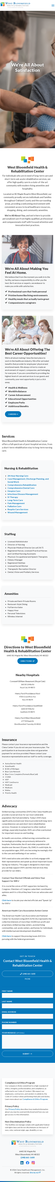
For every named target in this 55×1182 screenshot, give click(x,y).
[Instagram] (33, 1162)
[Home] (15, 5)
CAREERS (12, 414)
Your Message (13, 1033)
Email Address (9, 1012)
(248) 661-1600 (29, 974)
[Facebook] (27, 1162)
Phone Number (9, 1022)
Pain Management (16, 503)
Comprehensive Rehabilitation (22, 485)
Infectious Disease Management (23, 494)
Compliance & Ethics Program (35, 1099)
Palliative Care (14, 506)
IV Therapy (13, 497)
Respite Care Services (18, 509)
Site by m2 (34, 1172)
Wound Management (18, 512)
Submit (26, 1054)
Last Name (7, 1001)
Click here (6, 900)
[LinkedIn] (22, 1162)
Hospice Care (14, 491)
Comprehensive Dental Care (21, 488)
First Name (7, 991)
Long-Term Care (15, 500)
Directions (26, 661)
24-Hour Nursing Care (18, 476)
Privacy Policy (14, 1109)
